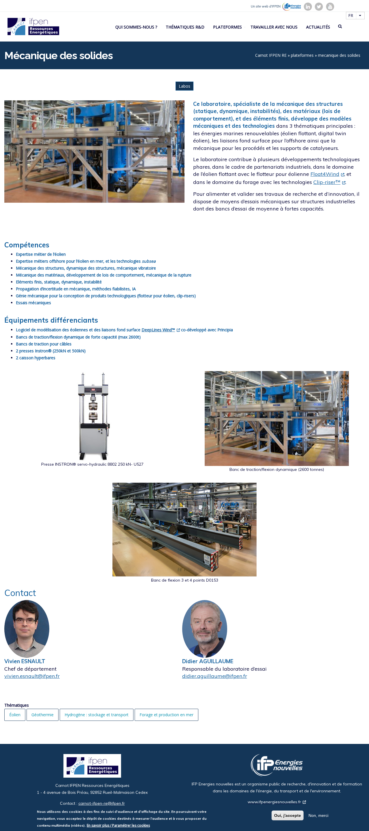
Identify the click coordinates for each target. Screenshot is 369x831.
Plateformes (227, 27)
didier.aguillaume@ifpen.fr (214, 676)
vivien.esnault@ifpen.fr (32, 676)
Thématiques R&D (185, 27)
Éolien (14, 714)
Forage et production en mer (166, 714)
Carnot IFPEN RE (271, 55)
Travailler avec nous (274, 27)
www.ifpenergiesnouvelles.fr (274, 801)
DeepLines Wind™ (158, 329)
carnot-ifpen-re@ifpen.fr (101, 803)
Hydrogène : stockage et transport (97, 714)
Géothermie (42, 714)
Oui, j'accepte (287, 815)
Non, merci (318, 815)
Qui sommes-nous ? (136, 27)
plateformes (302, 55)
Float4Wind (324, 174)
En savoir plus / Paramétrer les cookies (118, 825)
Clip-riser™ (326, 182)
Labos (184, 86)
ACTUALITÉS (318, 27)
